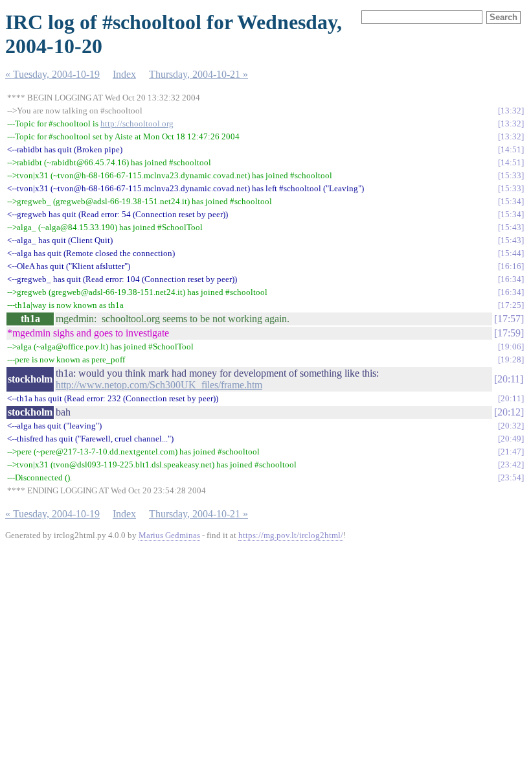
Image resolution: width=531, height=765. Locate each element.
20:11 (508, 378)
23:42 (511, 464)
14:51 (511, 149)
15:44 (511, 253)
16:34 (511, 279)
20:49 (511, 438)
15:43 (511, 227)
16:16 (511, 266)
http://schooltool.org (137, 123)
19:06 (511, 346)
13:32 (511, 110)
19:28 (511, 359)
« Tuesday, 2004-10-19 (52, 74)
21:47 (511, 451)
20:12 (509, 412)
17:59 (509, 332)
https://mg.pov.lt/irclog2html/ (290, 535)
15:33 (511, 175)
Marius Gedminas (169, 535)
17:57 (509, 318)
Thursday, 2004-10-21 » (198, 74)
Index (124, 74)
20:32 (511, 425)
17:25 (511, 305)
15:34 (511, 201)
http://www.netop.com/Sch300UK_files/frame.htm (159, 384)
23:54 (511, 477)
